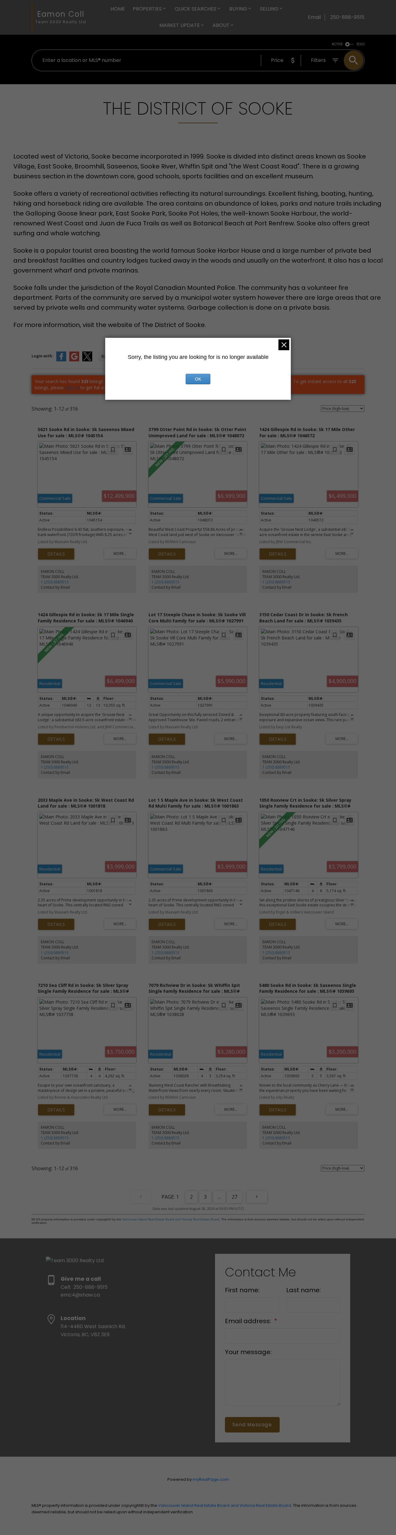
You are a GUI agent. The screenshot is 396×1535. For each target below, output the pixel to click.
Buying (238, 8)
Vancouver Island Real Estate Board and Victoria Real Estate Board (170, 1219)
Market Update (179, 25)
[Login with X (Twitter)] (87, 360)
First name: (242, 1290)
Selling (269, 8)
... (219, 1196)
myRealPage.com (211, 1479)
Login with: (42, 356)
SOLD (360, 44)
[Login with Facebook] (61, 360)
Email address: (249, 1321)
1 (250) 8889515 (55, 582)
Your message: (248, 1352)
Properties (147, 8)
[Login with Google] (74, 360)
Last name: (303, 1290)
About (221, 25)
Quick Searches (195, 8)
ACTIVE (337, 44)
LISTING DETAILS (56, 554)
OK (198, 379)
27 (234, 1196)
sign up (72, 387)
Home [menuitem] (117, 8)
